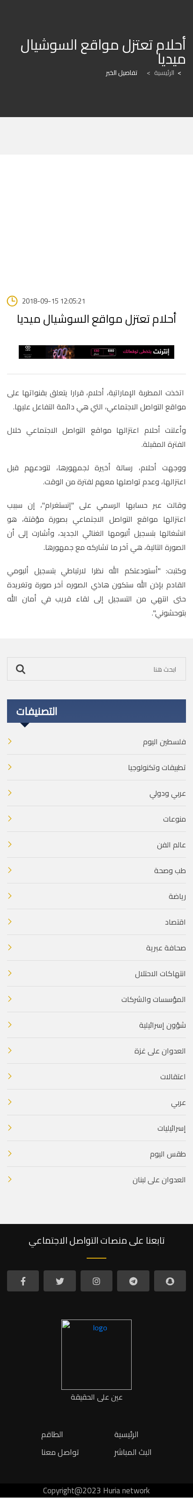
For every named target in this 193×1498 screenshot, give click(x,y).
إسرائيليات (171, 1128)
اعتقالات (173, 1076)
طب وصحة (170, 870)
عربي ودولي (167, 793)
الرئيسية (160, 73)
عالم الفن (171, 845)
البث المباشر (133, 1452)
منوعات (174, 819)
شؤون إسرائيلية (162, 1025)
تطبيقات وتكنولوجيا (157, 767)
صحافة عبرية (166, 948)
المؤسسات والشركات (153, 999)
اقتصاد (175, 922)
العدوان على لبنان (159, 1179)
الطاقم (52, 1434)
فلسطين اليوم (164, 741)
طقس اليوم (168, 1154)
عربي (178, 1102)
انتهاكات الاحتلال (160, 973)
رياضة (177, 896)
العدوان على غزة (160, 1051)
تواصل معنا (60, 1452)
